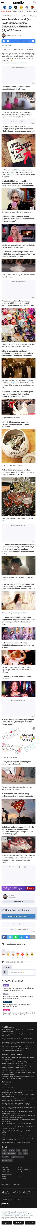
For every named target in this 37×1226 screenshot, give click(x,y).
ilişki (23, 174)
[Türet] (27, 7)
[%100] (15, 7)
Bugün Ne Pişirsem (17, 1157)
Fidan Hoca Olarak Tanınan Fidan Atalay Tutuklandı (16, 1070)
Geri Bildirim (5, 1169)
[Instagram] (3, 1184)
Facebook (9, 174)
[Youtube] (15, 1184)
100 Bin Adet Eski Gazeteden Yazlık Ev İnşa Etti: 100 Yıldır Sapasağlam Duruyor (18, 989)
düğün (13, 383)
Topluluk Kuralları (6, 1174)
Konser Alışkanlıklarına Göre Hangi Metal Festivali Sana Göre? (16, 1005)
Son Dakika (5, 1157)
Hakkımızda (5, 1167)
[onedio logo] (17, 1203)
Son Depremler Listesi (8, 1087)
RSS (19, 1176)
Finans (6, 993)
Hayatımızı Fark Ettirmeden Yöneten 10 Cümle (15, 1046)
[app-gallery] (28, 1192)
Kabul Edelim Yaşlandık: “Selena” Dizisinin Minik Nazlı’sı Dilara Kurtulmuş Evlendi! (19, 1014)
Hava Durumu (5, 1084)
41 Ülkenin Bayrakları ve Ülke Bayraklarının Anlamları (17, 1135)
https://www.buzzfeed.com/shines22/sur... (16, 63)
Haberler (4, 16)
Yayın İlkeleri (21, 1172)
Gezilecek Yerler (7, 1160)
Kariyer (20, 1167)
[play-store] (17, 1192)
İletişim (4, 1178)
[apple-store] (7, 1192)
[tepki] (4, 954)
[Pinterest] (19, 1184)
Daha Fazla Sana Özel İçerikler (17, 916)
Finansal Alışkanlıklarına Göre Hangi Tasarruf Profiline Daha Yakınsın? (18, 997)
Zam (18, 1150)
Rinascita (14, 35)
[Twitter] (11, 1184)
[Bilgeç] (32, 7)
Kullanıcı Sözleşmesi (24, 1169)
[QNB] (21, 7)
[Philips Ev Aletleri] (4, 7)
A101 (19, 1153)
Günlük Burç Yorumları (8, 1153)
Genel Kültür (7, 1002)
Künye (19, 1174)
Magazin (6, 1010)
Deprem (11, 1150)
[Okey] (10, 7)
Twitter (4, 1150)
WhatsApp (19, 170)
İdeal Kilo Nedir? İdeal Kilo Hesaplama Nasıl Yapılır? (16, 1123)
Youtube (25, 1150)
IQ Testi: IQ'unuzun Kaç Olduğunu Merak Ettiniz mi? (16, 1142)
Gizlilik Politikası (6, 1172)
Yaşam (10, 16)
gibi (3, 521)
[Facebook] (7, 1184)
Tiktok (26, 1153)
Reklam (4, 1176)
